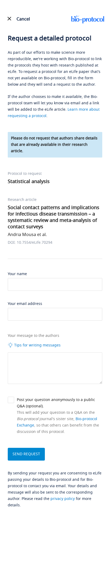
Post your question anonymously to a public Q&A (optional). (56, 403)
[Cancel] (9, 18)
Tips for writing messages (37, 345)
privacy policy (62, 499)
